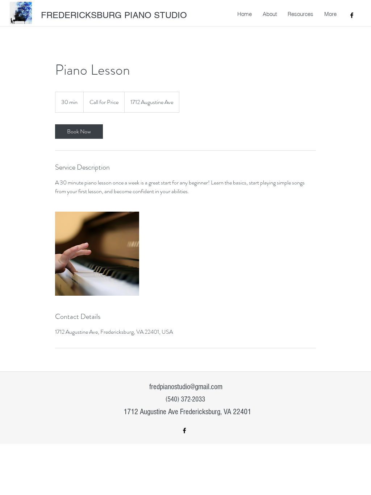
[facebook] (351, 15)
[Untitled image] (97, 254)
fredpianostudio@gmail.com (185, 386)
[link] (79, 131)
